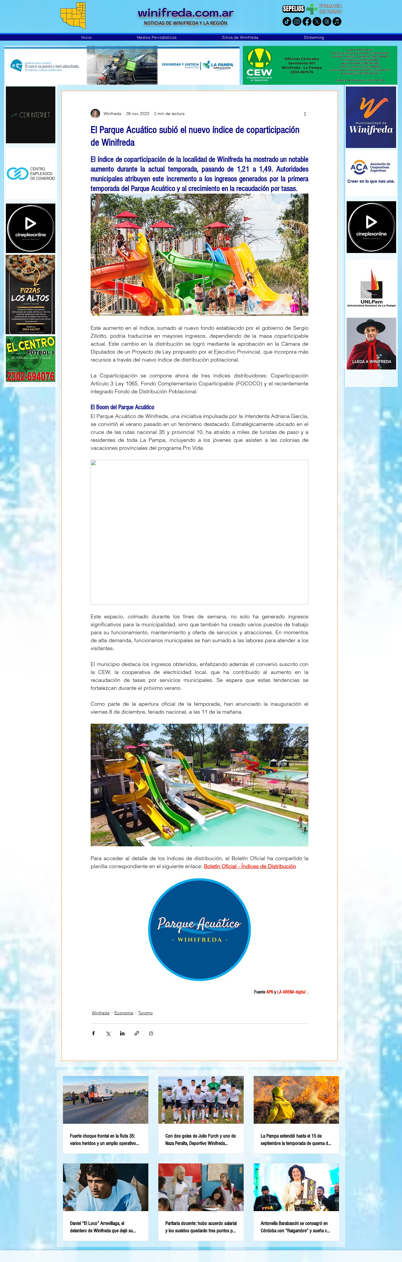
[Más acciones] (304, 113)
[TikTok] (287, 21)
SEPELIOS (293, 8)
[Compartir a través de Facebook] (93, 1033)
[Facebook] (307, 21)
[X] (317, 21)
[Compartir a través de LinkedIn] (122, 1033)
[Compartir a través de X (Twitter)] (108, 1033)
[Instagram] (297, 21)
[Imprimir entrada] (151, 1033)
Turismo (145, 1012)
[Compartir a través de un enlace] (136, 1033)
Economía (123, 1012)
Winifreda (100, 1012)
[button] (156, 38)
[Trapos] (327, 21)
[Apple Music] (337, 21)
